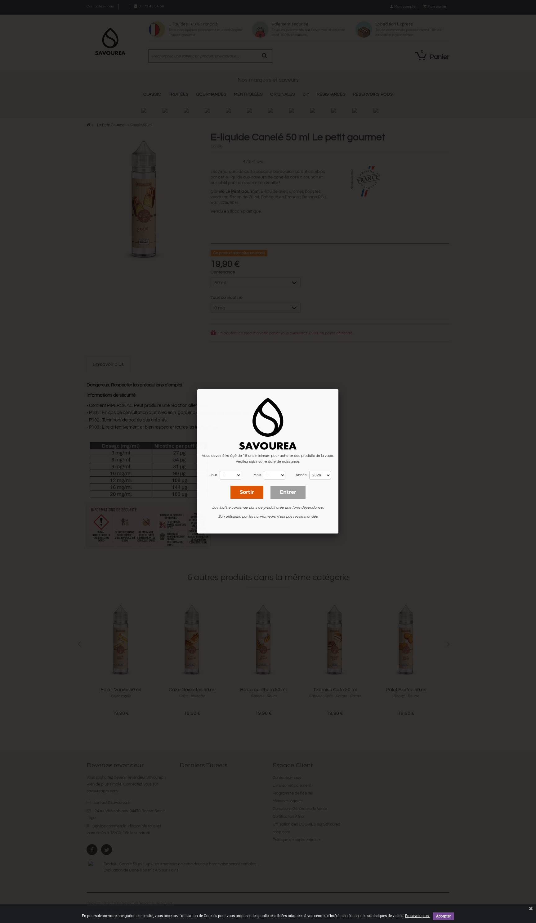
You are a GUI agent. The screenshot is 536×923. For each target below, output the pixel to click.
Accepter (443, 916)
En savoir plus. (417, 916)
